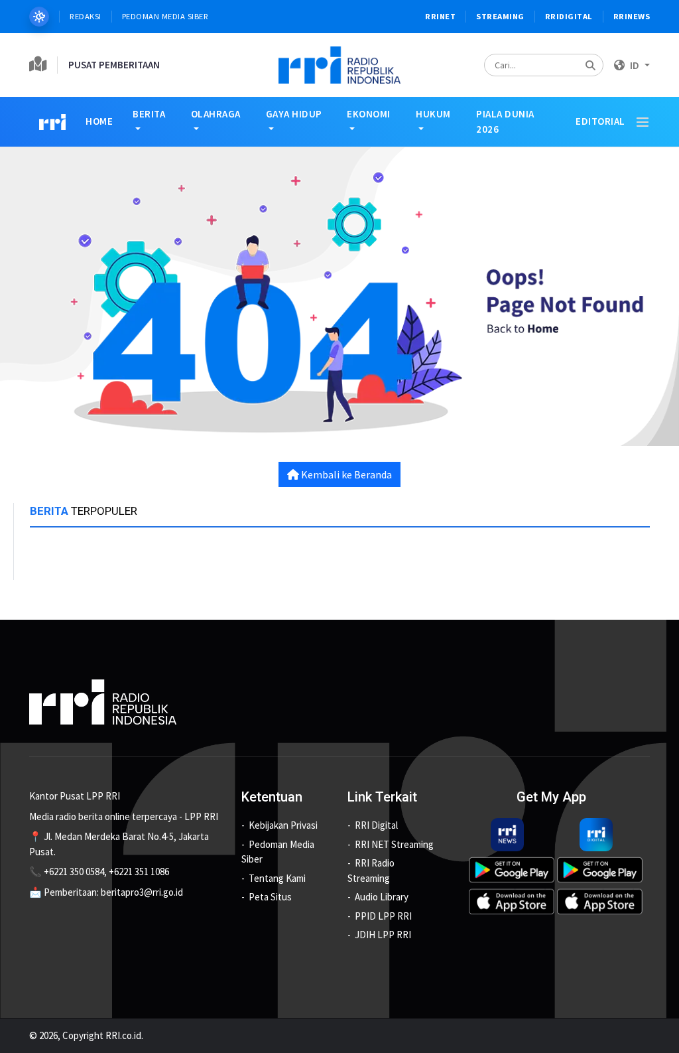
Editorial (600, 121)
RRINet (440, 16)
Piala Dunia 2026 (505, 121)
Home (99, 121)
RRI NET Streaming (394, 844)
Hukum (433, 113)
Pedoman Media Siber (165, 16)
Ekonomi (369, 113)
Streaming (500, 16)
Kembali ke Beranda (345, 474)
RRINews (631, 16)
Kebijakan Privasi (283, 825)
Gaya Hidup (294, 113)
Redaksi (85, 16)
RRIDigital (569, 16)
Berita (149, 113)
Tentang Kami (277, 878)
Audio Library (381, 896)
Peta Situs (270, 896)
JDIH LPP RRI (383, 934)
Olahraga (216, 113)
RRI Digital (376, 825)
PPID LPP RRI (383, 916)
